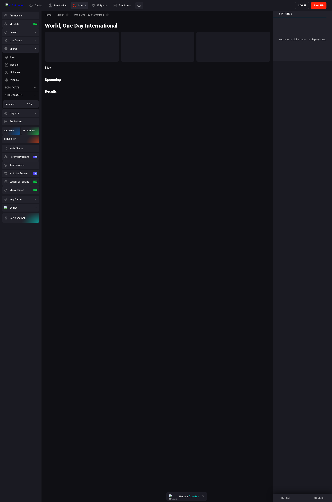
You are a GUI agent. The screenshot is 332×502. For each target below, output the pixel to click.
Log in (302, 5)
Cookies (194, 496)
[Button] (139, 5)
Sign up (319, 5)
